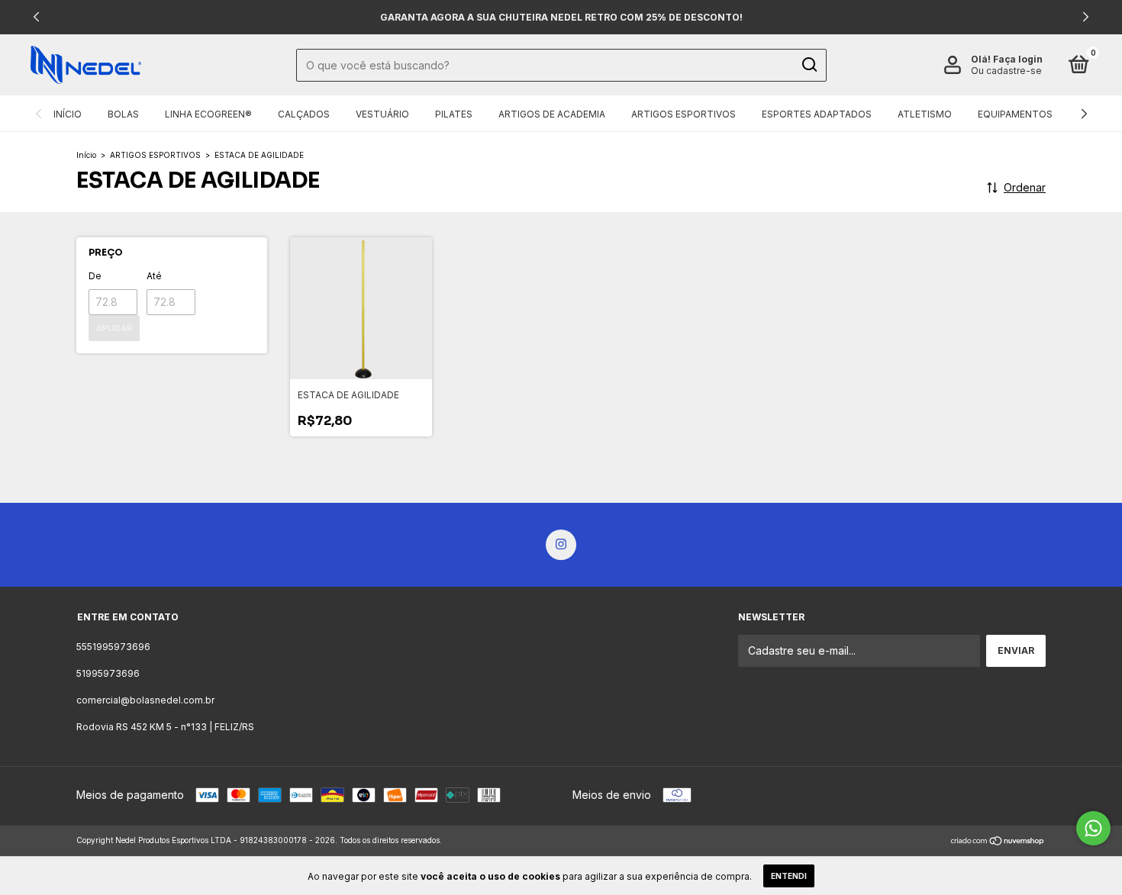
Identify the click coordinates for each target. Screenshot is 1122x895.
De (95, 276)
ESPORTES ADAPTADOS (817, 114)
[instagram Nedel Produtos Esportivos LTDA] (561, 545)
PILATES (453, 114)
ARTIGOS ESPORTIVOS (683, 114)
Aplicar (114, 328)
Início (86, 154)
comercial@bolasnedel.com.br (145, 700)
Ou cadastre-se (1006, 70)
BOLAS (123, 114)
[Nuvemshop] (998, 841)
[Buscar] (808, 65)
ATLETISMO (925, 114)
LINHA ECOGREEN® (208, 114)
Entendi (789, 876)
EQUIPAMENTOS (1015, 114)
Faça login (1018, 59)
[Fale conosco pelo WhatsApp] (1093, 828)
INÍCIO (67, 114)
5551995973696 (113, 646)
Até (154, 276)
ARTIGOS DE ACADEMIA (551, 114)
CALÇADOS (304, 114)
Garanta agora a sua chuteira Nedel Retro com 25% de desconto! (561, 17)
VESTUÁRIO (382, 114)
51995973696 (108, 673)
